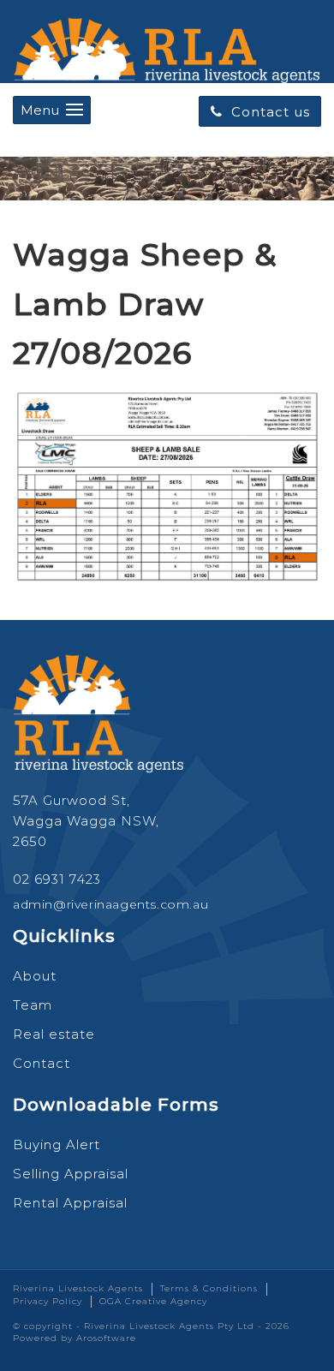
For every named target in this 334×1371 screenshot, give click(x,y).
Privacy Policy (47, 1301)
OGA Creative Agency (153, 1301)
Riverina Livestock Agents (78, 1288)
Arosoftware (106, 1338)
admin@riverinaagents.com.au (110, 904)
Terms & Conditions (209, 1288)
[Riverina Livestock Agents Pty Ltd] (167, 47)
